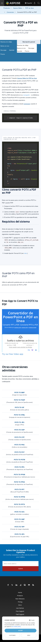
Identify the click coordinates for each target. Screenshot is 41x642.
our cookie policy (16, 626)
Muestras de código (6, 42)
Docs (20, 605)
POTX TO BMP (19, 392)
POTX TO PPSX (19, 482)
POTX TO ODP (19, 430)
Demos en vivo (4, 46)
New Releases (20, 599)
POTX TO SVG (19, 512)
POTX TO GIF (19, 407)
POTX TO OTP (19, 437)
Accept (20, 630)
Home (20, 592)
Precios (2, 54)
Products (20, 596)
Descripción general (29, 42)
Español (29, 3)
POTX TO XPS (19, 534)
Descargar (3, 50)
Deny (28, 635)
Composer (27, 104)
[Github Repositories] (29, 585)
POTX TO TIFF (19, 527)
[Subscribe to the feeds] (33, 585)
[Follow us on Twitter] (12, 585)
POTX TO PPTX (19, 504)
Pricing (20, 602)
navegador (26, 95)
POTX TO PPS (19, 467)
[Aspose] (13, 3)
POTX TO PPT (19, 489)
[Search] (38, 3)
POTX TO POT (19, 452)
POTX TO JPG (19, 422)
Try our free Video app (12, 354)
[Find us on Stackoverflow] (20, 585)
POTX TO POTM (19, 459)
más (25, 253)
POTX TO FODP (19, 400)
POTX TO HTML (19, 415)
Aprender (11, 50)
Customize (12, 635)
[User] (35, 3)
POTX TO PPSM (19, 474)
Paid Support (20, 614)
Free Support (20, 611)
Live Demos (20, 608)
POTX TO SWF (19, 519)
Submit (20, 569)
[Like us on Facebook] (8, 585)
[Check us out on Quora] (25, 585)
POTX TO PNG (19, 445)
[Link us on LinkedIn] (16, 585)
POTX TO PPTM (19, 497)
